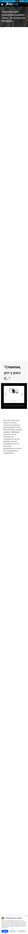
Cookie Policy (4, 927)
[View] (14, 401)
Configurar (22, 931)
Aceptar (5, 931)
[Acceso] (17, 1)
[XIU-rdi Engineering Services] (11, 4)
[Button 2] (2, 4)
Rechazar (12, 931)
